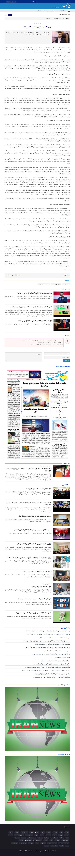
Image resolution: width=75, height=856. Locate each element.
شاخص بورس (66, 840)
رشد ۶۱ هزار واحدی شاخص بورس (60, 657)
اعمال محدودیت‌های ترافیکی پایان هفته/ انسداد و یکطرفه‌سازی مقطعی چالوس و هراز (47, 648)
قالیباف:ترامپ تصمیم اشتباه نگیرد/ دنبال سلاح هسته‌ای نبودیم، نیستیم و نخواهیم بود (47, 667)
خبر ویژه (44, 11)
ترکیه (42, 835)
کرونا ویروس (54, 845)
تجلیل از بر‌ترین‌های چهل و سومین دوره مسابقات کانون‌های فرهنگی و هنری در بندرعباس (28, 503)
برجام (17, 832)
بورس (61, 835)
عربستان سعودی (38, 840)
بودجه (67, 835)
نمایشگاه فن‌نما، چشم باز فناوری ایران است (38, 488)
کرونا (62, 845)
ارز (61, 832)
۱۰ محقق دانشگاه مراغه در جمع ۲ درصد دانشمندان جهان (34, 599)
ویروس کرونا (23, 843)
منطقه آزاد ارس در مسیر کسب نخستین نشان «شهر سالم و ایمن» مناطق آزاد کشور (47, 634)
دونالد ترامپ (54, 838)
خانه (56, 851)
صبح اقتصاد (49, 48)
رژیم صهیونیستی (32, 838)
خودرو (11, 835)
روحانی (47, 838)
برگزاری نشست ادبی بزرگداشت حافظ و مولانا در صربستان (34, 544)
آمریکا (67, 832)
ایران (43, 832)
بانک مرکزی (24, 832)
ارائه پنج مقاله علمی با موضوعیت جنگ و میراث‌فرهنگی (34, 516)
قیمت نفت (28, 840)
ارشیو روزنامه (31, 851)
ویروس (31, 843)
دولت (62, 838)
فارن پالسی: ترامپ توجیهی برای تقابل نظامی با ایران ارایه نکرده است (51, 664)
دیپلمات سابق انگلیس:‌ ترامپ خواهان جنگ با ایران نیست (54, 651)
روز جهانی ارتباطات (56, 284)
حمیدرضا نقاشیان (19, 835)
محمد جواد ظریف (52, 843)
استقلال (55, 832)
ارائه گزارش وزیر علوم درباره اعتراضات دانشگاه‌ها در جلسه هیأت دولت (51, 654)
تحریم (55, 835)
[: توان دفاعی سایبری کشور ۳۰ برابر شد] (6, 15)
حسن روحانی (29, 835)
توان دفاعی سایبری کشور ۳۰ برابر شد (37, 27)
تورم (37, 835)
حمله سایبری (67, 284)
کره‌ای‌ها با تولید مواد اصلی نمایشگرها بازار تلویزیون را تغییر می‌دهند (31, 307)
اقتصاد (49, 832)
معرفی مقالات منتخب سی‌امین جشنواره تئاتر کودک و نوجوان (32, 530)
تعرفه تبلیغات (38, 851)
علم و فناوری (39, 11)
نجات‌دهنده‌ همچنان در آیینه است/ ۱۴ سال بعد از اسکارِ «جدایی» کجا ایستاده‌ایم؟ (47, 631)
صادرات (57, 840)
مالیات (21, 840)
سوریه (17, 838)
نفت (37, 843)
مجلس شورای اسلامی (64, 843)
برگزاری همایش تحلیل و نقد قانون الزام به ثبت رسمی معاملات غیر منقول (29, 557)
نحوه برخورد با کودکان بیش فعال (41, 586)
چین (68, 845)
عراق (46, 840)
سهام (24, 838)
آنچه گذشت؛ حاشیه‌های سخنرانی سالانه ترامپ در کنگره (35, 321)
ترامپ (48, 835)
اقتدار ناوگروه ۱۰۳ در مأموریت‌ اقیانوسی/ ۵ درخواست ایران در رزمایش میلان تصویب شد (28, 469)
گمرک (47, 845)
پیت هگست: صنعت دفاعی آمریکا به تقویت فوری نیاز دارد (34, 293)
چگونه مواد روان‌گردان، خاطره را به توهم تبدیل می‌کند (55, 661)
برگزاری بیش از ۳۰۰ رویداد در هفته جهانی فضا (37, 571)
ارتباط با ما (51, 851)
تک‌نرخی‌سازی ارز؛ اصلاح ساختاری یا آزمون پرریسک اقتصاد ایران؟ (52, 644)
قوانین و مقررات (23, 851)
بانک (32, 832)
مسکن (43, 843)
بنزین (11, 832)
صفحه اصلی (53, 11)
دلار (68, 838)
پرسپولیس (15, 843)
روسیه (40, 838)
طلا (51, 840)
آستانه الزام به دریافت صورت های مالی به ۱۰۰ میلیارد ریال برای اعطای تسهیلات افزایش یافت (45, 671)
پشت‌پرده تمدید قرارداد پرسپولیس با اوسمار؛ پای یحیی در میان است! (51, 677)
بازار (37, 832)
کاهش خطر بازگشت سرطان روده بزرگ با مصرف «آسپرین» (33, 613)
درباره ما (45, 851)
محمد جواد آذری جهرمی (44, 284)
